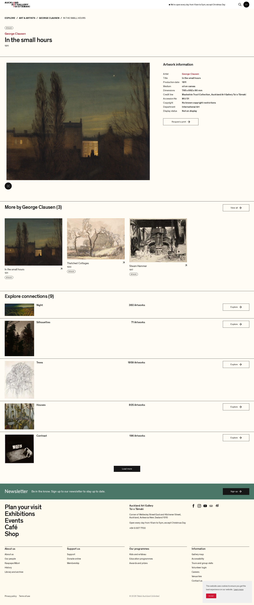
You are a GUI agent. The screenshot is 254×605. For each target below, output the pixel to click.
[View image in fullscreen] (8, 186)
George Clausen (15, 34)
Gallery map (198, 554)
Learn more (238, 589)
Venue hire (197, 576)
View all (234, 207)
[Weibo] (217, 506)
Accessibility (198, 558)
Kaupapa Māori (12, 563)
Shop (12, 534)
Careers (195, 572)
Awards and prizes (138, 563)
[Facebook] (193, 506)
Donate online (74, 558)
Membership (73, 563)
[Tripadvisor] (211, 506)
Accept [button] (211, 596)
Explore (234, 307)
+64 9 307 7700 (137, 528)
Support (71, 554)
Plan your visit (23, 507)
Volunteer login (199, 567)
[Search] (240, 4)
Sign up (234, 491)
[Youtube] (205, 506)
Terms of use (24, 596)
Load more (127, 468)
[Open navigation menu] (246, 4)
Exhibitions (20, 514)
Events (14, 520)
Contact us (197, 580)
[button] (33, 248)
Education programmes (141, 558)
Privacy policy (11, 596)
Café (11, 527)
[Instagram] (199, 506)
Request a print (179, 121)
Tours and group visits (202, 563)
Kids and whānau (137, 554)
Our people (10, 558)
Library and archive (14, 572)
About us (9, 554)
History (8, 567)
